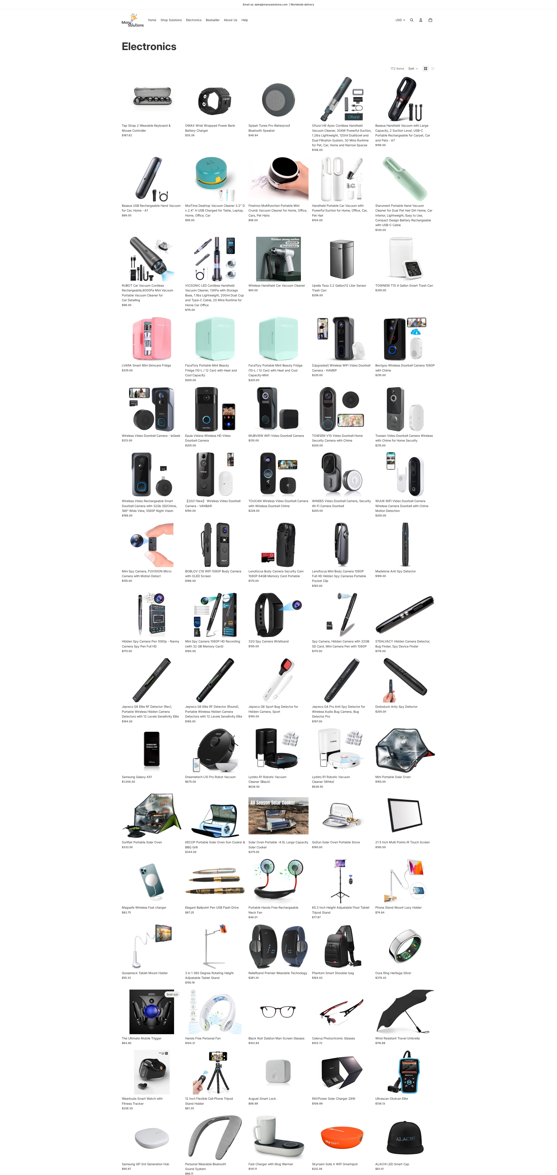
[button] (413, 68)
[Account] (421, 20)
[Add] (238, 115)
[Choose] (175, 115)
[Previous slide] (128, 99)
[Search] (411, 20)
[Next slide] (175, 99)
